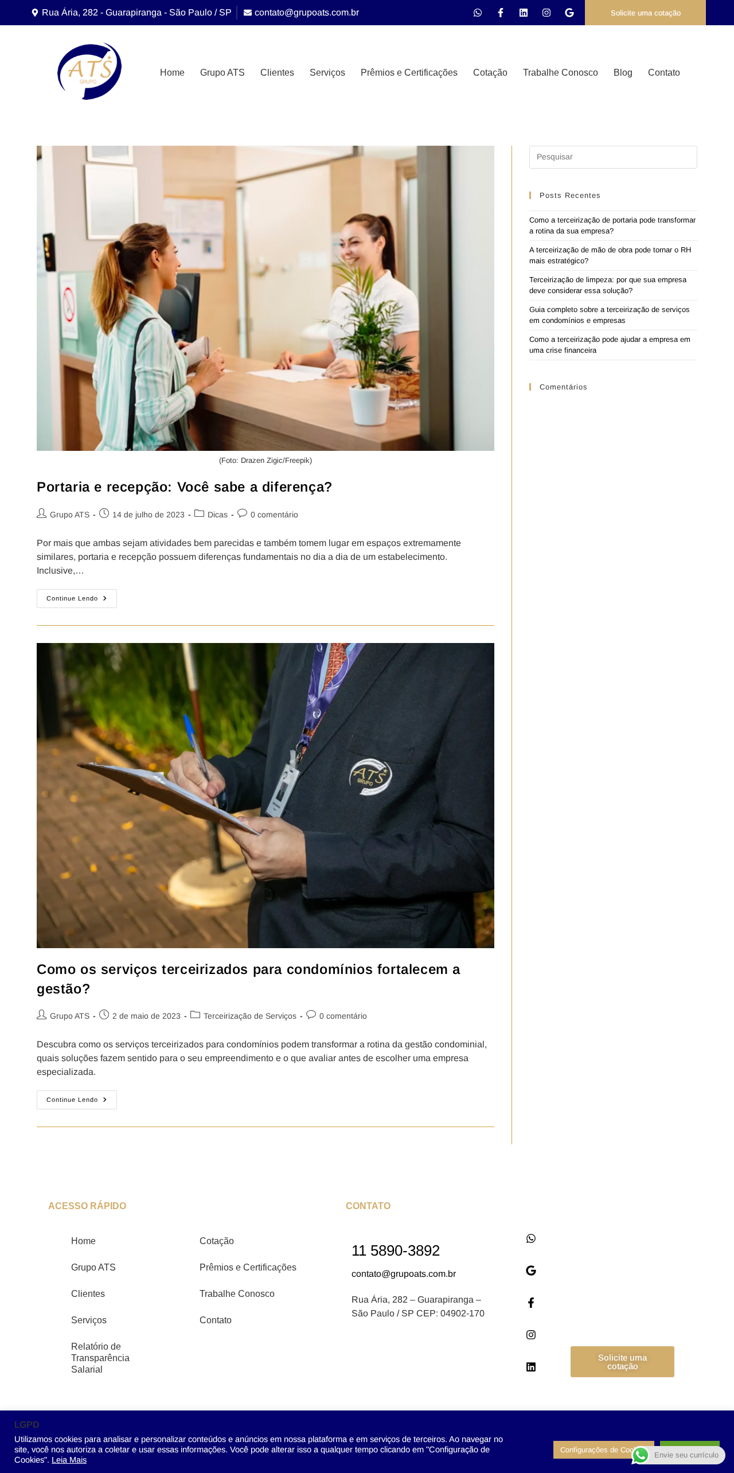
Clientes (277, 72)
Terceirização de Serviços (250, 1015)
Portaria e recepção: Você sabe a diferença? (185, 486)
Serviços (327, 72)
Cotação (490, 72)
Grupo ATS (222, 72)
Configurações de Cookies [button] (603, 1449)
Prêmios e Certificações (409, 72)
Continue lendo (81, 595)
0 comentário (274, 514)
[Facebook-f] (500, 12)
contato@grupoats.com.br (404, 1274)
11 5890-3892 (396, 1250)
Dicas (218, 514)
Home (172, 72)
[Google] (569, 12)
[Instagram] (546, 12)
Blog (623, 72)
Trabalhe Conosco (560, 72)
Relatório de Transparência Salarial (100, 1358)
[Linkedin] (523, 12)
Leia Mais (69, 1459)
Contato (664, 72)
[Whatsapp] (477, 12)
